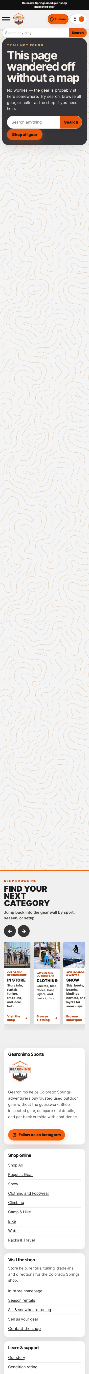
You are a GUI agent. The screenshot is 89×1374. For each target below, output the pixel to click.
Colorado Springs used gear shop (44, 3)
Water (13, 1230)
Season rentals (21, 1300)
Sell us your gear (23, 1319)
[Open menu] (6, 19)
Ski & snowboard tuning (29, 1309)
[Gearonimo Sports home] (28, 19)
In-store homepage (25, 1291)
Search (78, 33)
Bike (12, 1221)
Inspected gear (44, 6)
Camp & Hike (19, 1212)
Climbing (16, 1202)
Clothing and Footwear (28, 1193)
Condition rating (22, 1367)
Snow (13, 1184)
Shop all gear (24, 134)
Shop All (15, 1165)
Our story (16, 1357)
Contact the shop (24, 1328)
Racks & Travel (21, 1240)
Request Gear (20, 1174)
